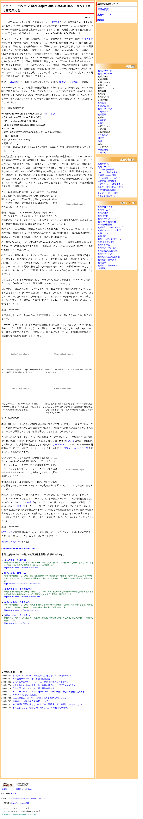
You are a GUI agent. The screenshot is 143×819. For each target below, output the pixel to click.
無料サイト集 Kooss (11, 541)
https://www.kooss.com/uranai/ (16, 623)
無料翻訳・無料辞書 (107, 259)
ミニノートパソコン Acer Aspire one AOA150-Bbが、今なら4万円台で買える (49, 691)
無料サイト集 (127, 202)
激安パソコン (104, 14)
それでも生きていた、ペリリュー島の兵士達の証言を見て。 (41, 682)
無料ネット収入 (105, 108)
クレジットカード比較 (108, 193)
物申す (101, 138)
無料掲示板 (103, 215)
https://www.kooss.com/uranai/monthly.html (21, 610)
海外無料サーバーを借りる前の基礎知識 (31, 679)
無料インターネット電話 (109, 230)
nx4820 (30, 502)
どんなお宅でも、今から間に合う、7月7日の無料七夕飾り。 (41, 707)
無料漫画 (102, 236)
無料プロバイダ (105, 70)
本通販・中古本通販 (107, 175)
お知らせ (102, 152)
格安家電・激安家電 (107, 181)
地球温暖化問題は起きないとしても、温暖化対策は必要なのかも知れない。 (48, 704)
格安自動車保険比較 (107, 190)
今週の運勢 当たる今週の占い (18, 589)
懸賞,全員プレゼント (107, 242)
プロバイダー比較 (106, 169)
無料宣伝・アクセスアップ (110, 227)
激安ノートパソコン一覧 (76, 448)
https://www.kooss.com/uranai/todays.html (21, 568)
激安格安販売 (127, 159)
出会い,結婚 (103, 105)
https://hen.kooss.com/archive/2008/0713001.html (27, 799)
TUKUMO (13, 82)
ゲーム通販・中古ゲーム (109, 178)
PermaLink (29, 548)
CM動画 (101, 268)
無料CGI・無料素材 (107, 221)
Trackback (18, 548)
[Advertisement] (24, 648)
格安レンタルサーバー (108, 196)
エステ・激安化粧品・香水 (110, 187)
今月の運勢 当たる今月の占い (18, 602)
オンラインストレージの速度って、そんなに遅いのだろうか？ (42, 675)
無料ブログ (103, 213)
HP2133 (55, 22)
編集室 (100, 19)
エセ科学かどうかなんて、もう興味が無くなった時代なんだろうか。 (45, 685)
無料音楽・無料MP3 (107, 265)
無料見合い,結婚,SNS (108, 251)
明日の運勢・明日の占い (15, 573)
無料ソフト (103, 233)
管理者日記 (103, 9)
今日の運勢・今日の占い (15, 560)
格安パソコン (104, 111)
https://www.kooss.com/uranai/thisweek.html (22, 597)
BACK (13, 794)
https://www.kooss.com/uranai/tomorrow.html (22, 583)
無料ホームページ (106, 73)
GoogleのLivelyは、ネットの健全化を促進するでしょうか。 (41, 698)
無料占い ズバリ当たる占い (17, 615)
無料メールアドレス (107, 218)
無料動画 (102, 120)
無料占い (102, 123)
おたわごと (103, 135)
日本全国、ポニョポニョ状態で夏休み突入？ (33, 688)
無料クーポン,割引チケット (110, 239)
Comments (6, 548)
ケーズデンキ (59, 444)
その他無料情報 (105, 224)
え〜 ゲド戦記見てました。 (25, 695)
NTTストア (87, 39)
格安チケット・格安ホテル (110, 184)
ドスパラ (70, 441)
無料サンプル (104, 245)
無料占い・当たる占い (108, 248)
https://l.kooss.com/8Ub (20, 803)
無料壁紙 (102, 114)
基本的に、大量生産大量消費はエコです (31, 701)
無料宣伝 (102, 103)
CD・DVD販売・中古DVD (110, 172)
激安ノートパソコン (69, 82)
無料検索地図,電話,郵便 (109, 256)
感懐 (100, 141)
